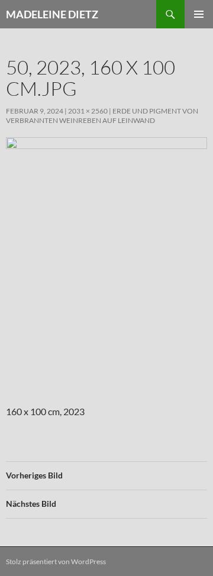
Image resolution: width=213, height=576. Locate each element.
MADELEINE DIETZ (52, 14)
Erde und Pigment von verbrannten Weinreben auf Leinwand (102, 115)
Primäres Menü (199, 14)
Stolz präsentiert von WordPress (56, 561)
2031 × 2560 (88, 110)
